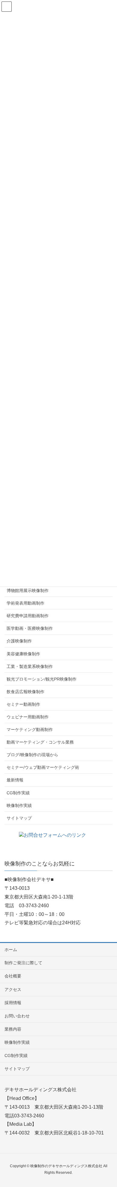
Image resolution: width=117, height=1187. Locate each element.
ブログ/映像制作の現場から (32, 754)
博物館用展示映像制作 (28, 590)
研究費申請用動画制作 (28, 615)
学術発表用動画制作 (25, 603)
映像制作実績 (19, 805)
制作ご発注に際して (23, 962)
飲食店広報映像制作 (25, 691)
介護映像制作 (19, 641)
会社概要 (12, 976)
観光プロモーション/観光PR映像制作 (41, 679)
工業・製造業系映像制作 (30, 666)
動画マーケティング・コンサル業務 (40, 742)
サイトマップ (19, 818)
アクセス (12, 989)
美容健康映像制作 (23, 653)
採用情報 (12, 1002)
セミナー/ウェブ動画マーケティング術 (43, 767)
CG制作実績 (18, 792)
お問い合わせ (17, 1015)
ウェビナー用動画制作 (28, 716)
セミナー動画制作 (23, 704)
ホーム (10, 949)
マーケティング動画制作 (30, 729)
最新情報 (15, 780)
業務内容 (12, 1029)
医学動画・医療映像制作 (30, 628)
